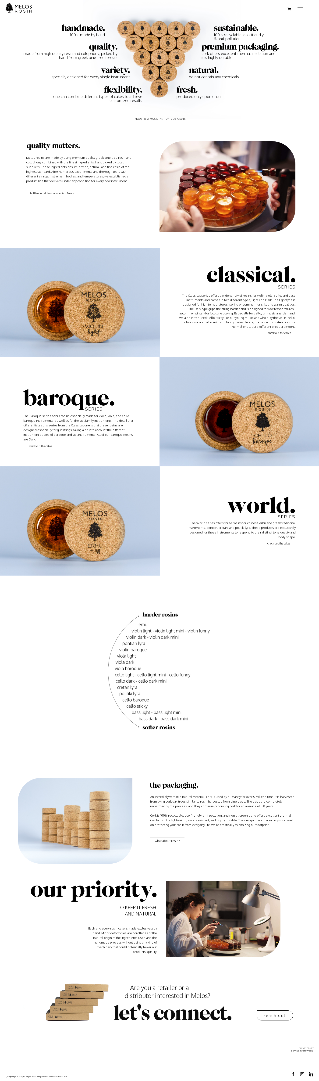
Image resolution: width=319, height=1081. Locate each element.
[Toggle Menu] (300, 9)
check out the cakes (279, 333)
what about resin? (167, 841)
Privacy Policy (306, 1048)
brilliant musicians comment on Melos (52, 193)
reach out (275, 1015)
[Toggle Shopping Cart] (289, 9)
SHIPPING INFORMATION (302, 1051)
